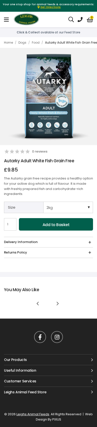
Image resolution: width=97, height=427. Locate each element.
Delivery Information (21, 242)
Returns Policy (15, 252)
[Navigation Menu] (6, 19)
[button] (90, 19)
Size (11, 207)
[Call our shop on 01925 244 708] (80, 19)
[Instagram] (57, 337)
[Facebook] (40, 337)
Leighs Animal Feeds (30, 19)
